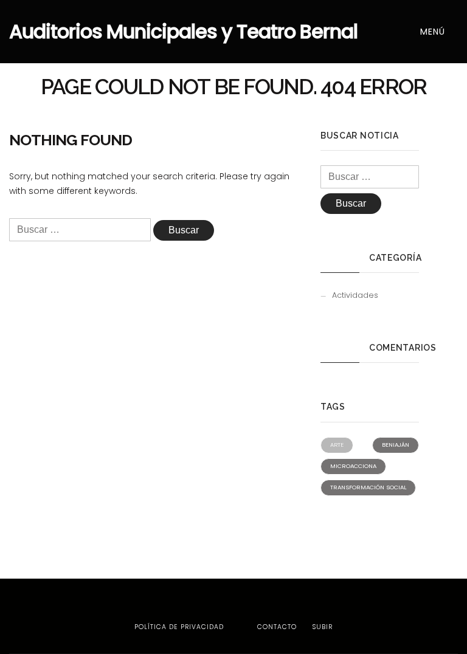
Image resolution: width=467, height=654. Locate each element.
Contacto (277, 627)
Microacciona (353, 466)
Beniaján (395, 445)
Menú (434, 32)
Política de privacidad (179, 627)
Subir (321, 627)
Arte (337, 445)
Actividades (355, 295)
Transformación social (368, 487)
